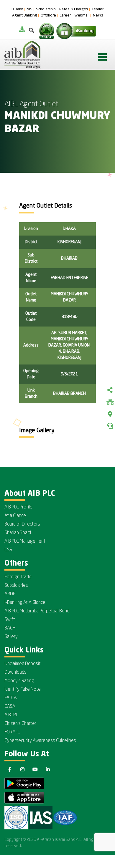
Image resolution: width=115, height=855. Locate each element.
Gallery (11, 636)
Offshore (48, 15)
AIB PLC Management (24, 541)
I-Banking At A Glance (24, 602)
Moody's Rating (19, 681)
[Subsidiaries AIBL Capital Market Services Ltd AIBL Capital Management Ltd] (110, 402)
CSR (8, 550)
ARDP (9, 594)
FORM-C (12, 732)
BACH (10, 628)
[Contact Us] (110, 426)
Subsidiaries (16, 585)
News (98, 15)
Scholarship (46, 9)
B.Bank (17, 9)
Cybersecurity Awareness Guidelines (40, 740)
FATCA (10, 698)
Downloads (15, 672)
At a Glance (15, 515)
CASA (9, 706)
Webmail (81, 15)
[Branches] (110, 414)
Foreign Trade (18, 577)
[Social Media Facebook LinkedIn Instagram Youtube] (110, 391)
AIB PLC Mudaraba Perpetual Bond (36, 611)
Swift (9, 619)
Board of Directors (22, 524)
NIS (29, 9)
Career (65, 15)
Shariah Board (17, 533)
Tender (98, 9)
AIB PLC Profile (18, 507)
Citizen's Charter (20, 723)
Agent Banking (24, 15)
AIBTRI (10, 715)
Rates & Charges (73, 9)
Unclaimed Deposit (22, 664)
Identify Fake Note (22, 689)
